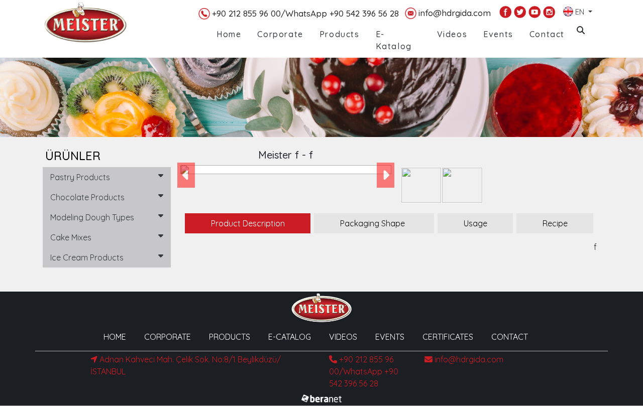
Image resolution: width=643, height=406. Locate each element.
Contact (547, 34)
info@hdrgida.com (454, 13)
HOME (114, 337)
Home (229, 34)
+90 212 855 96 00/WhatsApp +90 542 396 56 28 (305, 13)
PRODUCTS (229, 337)
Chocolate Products (87, 197)
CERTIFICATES (447, 337)
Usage (475, 223)
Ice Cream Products (87, 257)
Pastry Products (80, 177)
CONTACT (509, 337)
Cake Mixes (70, 237)
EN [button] (579, 10)
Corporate (280, 34)
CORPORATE (167, 337)
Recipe (555, 223)
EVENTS (389, 337)
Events (498, 34)
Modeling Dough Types (92, 217)
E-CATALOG (289, 337)
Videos (452, 34)
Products (339, 34)
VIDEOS (343, 337)
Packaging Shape (372, 223)
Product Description (248, 223)
